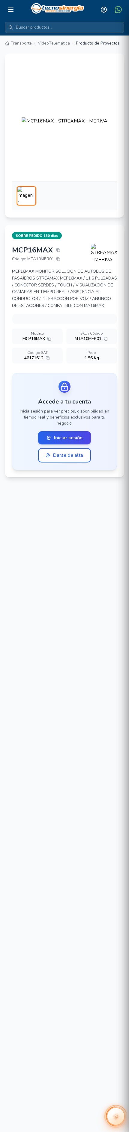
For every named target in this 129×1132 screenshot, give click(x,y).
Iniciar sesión (68, 438)
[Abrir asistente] (115, 1116)
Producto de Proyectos (98, 43)
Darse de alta (68, 455)
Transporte (21, 43)
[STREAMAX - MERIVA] (104, 253)
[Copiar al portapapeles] (58, 250)
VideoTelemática (54, 43)
